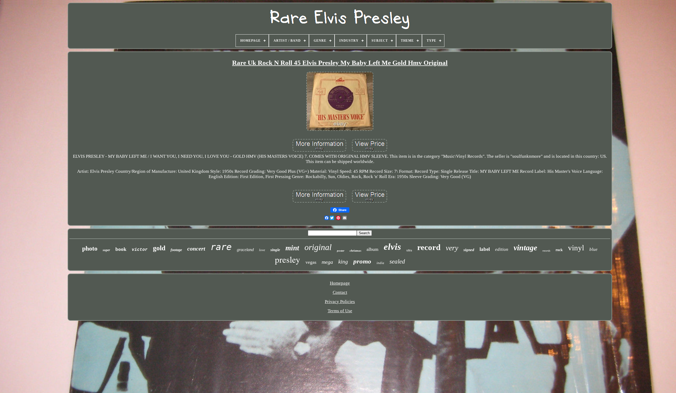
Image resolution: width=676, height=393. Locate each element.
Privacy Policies (340, 301)
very (452, 248)
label (485, 249)
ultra (409, 250)
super (106, 250)
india (380, 263)
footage (176, 250)
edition (501, 249)
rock (559, 250)
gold (159, 248)
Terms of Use (340, 310)
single (275, 250)
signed (468, 250)
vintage (525, 247)
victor (140, 249)
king (343, 261)
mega (327, 262)
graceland (245, 249)
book (120, 249)
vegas (311, 262)
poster (340, 250)
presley (287, 259)
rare (221, 247)
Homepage (340, 283)
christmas (355, 250)
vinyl (576, 247)
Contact (340, 292)
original (318, 247)
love (262, 250)
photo (89, 248)
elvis (392, 247)
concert (196, 248)
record (428, 247)
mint (292, 248)
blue (593, 249)
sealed (397, 261)
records (546, 250)
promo (362, 261)
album (372, 249)
